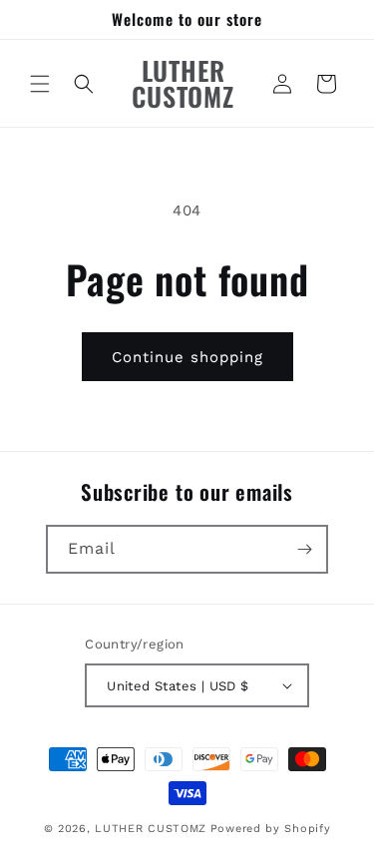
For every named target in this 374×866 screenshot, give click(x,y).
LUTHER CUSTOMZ (150, 828)
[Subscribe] (304, 549)
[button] (40, 84)
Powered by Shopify (270, 828)
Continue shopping (187, 357)
